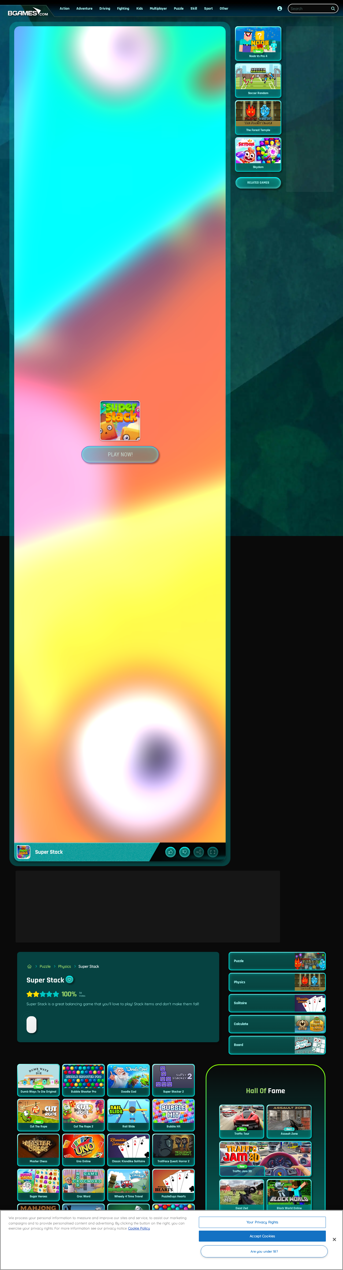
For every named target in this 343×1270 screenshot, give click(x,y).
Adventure (84, 8)
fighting (123, 8)
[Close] (334, 1239)
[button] (279, 8)
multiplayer (158, 8)
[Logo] (27, 11)
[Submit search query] (333, 8)
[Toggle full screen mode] (213, 852)
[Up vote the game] (171, 852)
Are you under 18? (264, 1251)
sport (208, 8)
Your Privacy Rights (262, 1222)
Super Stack (89, 966)
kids (139, 8)
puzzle (179, 8)
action (64, 8)
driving (104, 8)
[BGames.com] (29, 966)
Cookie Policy (139, 1228)
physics (64, 966)
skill (194, 8)
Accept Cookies (262, 1236)
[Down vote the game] (185, 852)
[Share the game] (199, 852)
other (224, 8)
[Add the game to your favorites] (69, 979)
